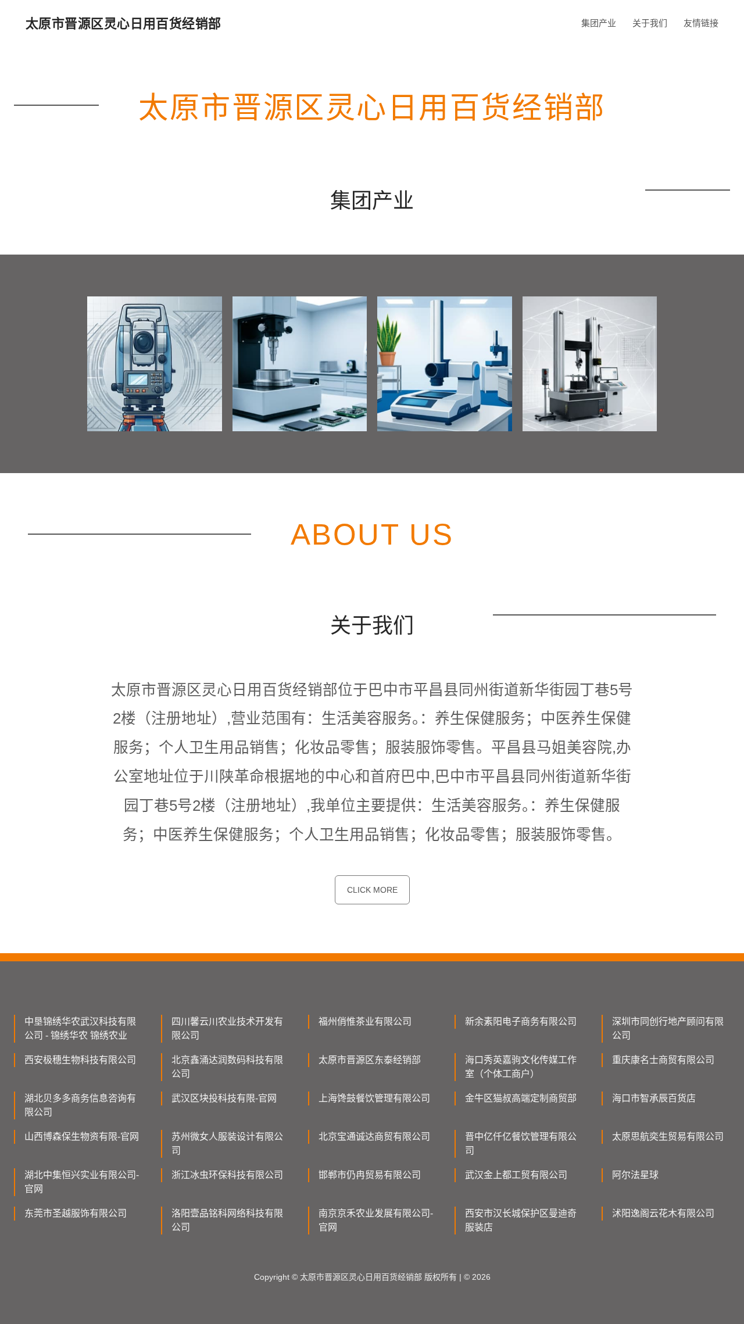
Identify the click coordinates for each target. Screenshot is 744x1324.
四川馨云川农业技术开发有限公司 (227, 1028)
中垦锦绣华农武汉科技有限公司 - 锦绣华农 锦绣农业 (80, 1028)
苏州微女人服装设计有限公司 (227, 1143)
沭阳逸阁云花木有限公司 (663, 1213)
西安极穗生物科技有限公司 (80, 1060)
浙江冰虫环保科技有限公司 (227, 1175)
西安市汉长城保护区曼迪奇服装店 (521, 1220)
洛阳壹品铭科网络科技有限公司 (227, 1220)
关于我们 (649, 23)
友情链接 (701, 23)
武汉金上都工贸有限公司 (516, 1175)
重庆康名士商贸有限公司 (663, 1060)
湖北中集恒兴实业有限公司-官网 (81, 1182)
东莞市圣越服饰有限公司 (75, 1213)
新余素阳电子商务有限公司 (521, 1021)
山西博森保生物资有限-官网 (81, 1136)
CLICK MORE (372, 889)
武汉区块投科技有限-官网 (224, 1098)
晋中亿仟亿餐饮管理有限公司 (521, 1143)
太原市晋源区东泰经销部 (370, 1060)
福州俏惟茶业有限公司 (365, 1021)
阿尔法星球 (635, 1175)
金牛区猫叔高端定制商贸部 (521, 1098)
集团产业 (598, 23)
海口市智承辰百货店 (654, 1098)
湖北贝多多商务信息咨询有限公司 (80, 1105)
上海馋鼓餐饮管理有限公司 (374, 1098)
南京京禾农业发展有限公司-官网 (376, 1220)
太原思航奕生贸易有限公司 (668, 1136)
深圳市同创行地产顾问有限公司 (668, 1028)
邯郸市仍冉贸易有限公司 (370, 1175)
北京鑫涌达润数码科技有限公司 (227, 1067)
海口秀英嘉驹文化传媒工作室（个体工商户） (521, 1067)
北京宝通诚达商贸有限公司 (374, 1136)
